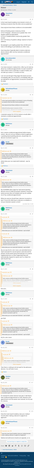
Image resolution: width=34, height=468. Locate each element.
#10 (32, 347)
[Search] (32, 1)
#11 (32, 382)
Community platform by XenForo (14, 460)
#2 (32, 64)
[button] (2, 453)
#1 (32, 19)
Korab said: (4, 217)
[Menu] (2, 2)
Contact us (3, 455)
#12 (32, 411)
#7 (32, 214)
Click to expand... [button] (17, 111)
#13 (32, 427)
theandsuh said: (6, 98)
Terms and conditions (13, 455)
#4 (32, 129)
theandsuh (5, 10)
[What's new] (28, 1)
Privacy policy (22, 455)
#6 (32, 176)
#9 (32, 299)
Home (2, 457)
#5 (32, 148)
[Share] (30, 19)
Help (28, 455)
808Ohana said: (5, 151)
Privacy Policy (21, 464)
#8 (32, 269)
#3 (32, 94)
